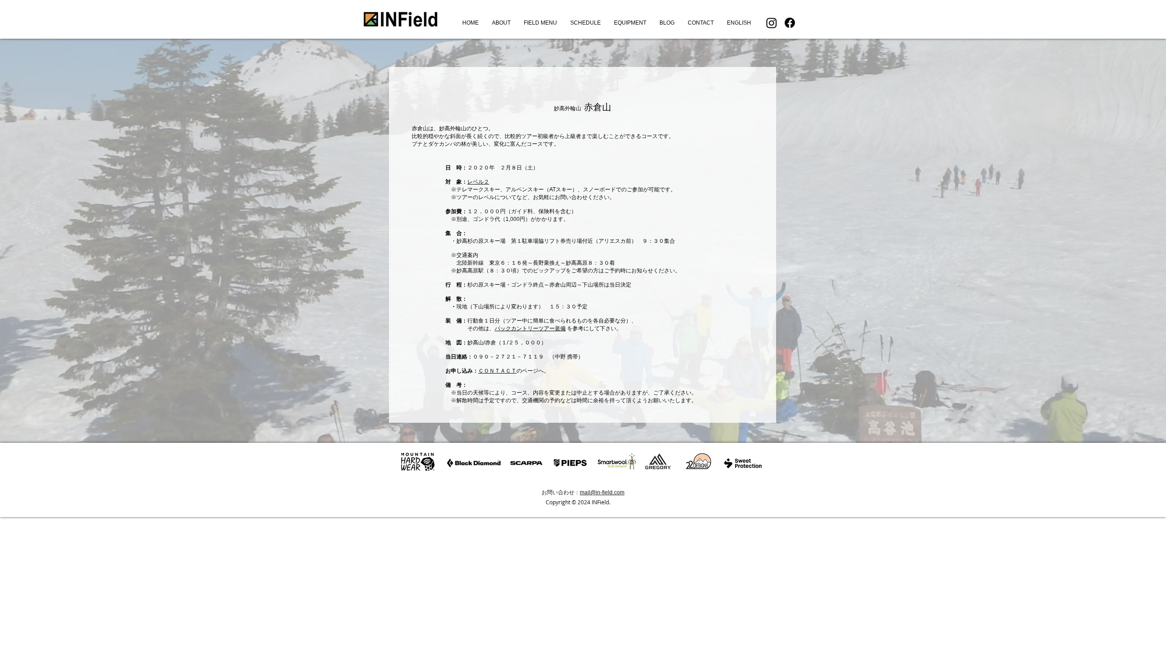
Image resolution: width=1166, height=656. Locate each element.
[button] (540, 23)
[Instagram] (771, 23)
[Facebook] (790, 23)
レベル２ (478, 182)
